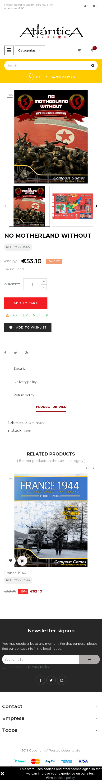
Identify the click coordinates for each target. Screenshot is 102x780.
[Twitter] (51, 680)
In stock (14, 430)
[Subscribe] (89, 659)
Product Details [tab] (51, 407)
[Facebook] (40, 680)
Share (5, 353)
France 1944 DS (18, 573)
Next (96, 206)
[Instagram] (61, 680)
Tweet (15, 353)
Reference (17, 422)
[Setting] (95, 6)
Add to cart (26, 303)
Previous (5, 206)
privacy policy (38, 666)
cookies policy (64, 778)
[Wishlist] (80, 50)
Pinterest (26, 353)
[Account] (86, 6)
